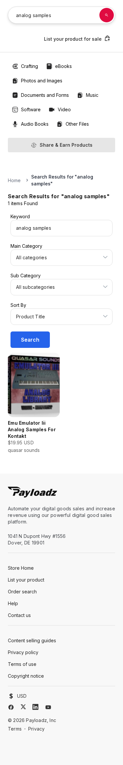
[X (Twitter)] (23, 707)
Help (13, 603)
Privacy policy (23, 652)
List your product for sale (73, 39)
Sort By (18, 305)
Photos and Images (41, 80)
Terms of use (22, 664)
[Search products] (106, 15)
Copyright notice (26, 676)
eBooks (63, 66)
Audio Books (35, 124)
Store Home (21, 568)
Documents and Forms (45, 95)
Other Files (77, 124)
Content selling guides (32, 640)
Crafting (29, 66)
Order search (22, 591)
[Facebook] (11, 707)
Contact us (19, 615)
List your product (26, 580)
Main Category (26, 246)
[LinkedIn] (35, 707)
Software (31, 109)
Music (92, 95)
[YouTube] (48, 707)
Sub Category (25, 275)
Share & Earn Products (66, 145)
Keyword (20, 216)
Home (14, 180)
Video (64, 109)
